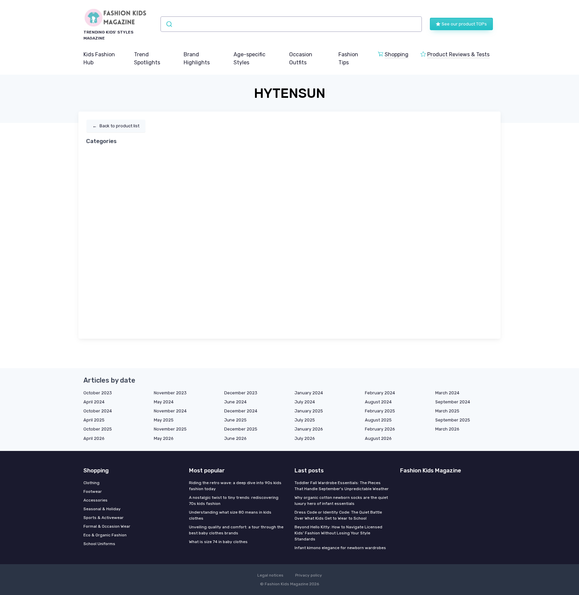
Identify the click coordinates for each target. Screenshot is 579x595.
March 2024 (447, 392)
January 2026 (309, 429)
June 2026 (235, 438)
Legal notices (270, 575)
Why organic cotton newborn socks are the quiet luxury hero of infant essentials (341, 500)
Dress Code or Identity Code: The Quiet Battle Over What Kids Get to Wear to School (338, 515)
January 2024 (309, 392)
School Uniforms (99, 543)
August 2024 (378, 401)
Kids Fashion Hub (99, 58)
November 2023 (170, 392)
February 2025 (380, 410)
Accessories (95, 500)
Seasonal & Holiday (102, 509)
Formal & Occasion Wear (106, 526)
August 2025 (378, 419)
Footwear (92, 491)
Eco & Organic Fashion (105, 535)
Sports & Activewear (103, 517)
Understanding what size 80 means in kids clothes (230, 515)
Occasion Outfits (300, 58)
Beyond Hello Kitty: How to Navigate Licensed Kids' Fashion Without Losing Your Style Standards (338, 533)
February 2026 (380, 429)
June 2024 (235, 401)
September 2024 (452, 401)
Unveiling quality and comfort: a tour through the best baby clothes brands (236, 530)
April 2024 (94, 401)
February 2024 (380, 392)
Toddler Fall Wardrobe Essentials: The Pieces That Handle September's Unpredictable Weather (342, 485)
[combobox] (291, 24)
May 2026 (164, 438)
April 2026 (94, 438)
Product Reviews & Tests (458, 54)
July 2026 (305, 438)
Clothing (91, 482)
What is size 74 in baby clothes (218, 541)
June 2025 (235, 419)
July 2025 (305, 419)
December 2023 (240, 392)
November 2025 (170, 429)
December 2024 (240, 410)
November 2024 (170, 410)
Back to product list (115, 125)
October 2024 (97, 410)
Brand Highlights (197, 58)
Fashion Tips (348, 58)
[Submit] (169, 24)
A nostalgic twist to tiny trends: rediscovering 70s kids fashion (233, 500)
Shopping (396, 54)
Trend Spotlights (147, 58)
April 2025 (94, 419)
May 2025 (164, 419)
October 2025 (97, 429)
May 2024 (164, 401)
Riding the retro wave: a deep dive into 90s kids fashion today (235, 485)
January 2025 (309, 410)
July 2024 (305, 401)
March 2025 (447, 410)
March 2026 (447, 429)
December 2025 (240, 429)
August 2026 (378, 438)
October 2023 (97, 392)
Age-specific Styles (249, 58)
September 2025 (452, 419)
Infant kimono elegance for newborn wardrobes (340, 547)
